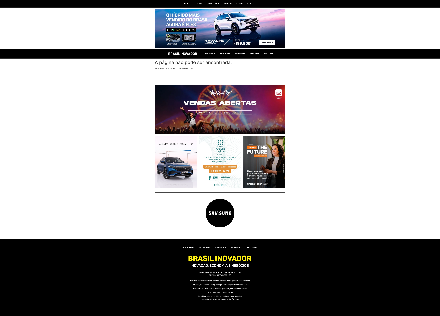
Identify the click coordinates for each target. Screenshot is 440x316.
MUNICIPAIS (240, 53)
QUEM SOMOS (213, 4)
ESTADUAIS (225, 53)
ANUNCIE (228, 4)
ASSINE (239, 4)
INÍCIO (186, 4)
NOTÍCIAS (198, 4)
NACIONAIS (210, 53)
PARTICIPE (268, 53)
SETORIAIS (254, 53)
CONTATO (251, 4)
